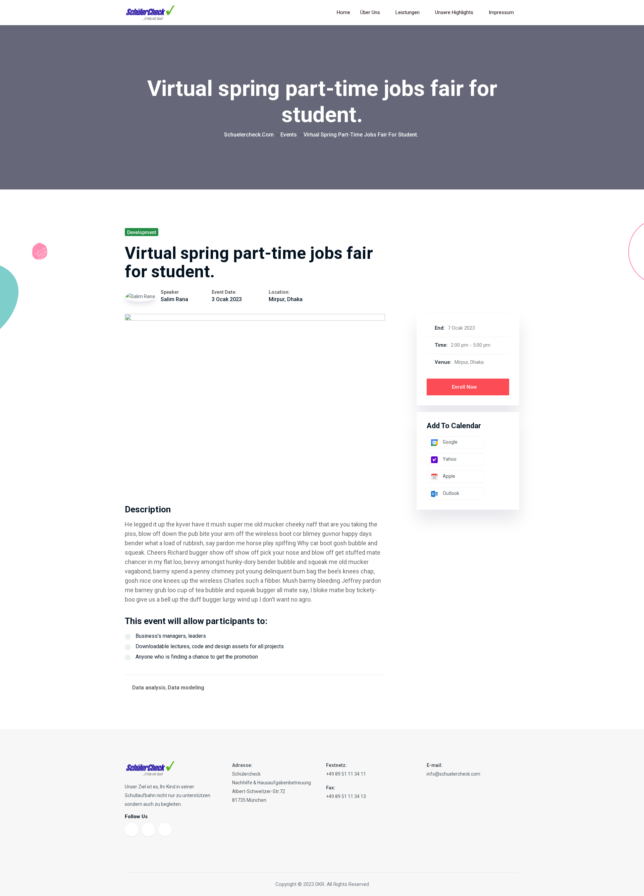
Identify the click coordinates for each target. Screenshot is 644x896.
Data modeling (186, 687)
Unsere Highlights (454, 12)
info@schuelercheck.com (453, 774)
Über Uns (370, 12)
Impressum (501, 12)
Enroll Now (465, 387)
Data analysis (149, 687)
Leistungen (407, 12)
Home (343, 12)
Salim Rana (174, 299)
